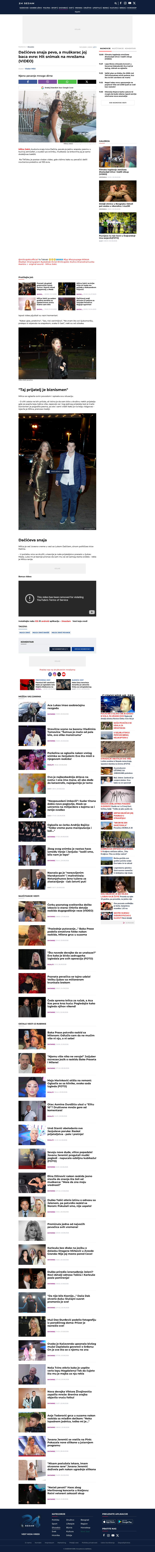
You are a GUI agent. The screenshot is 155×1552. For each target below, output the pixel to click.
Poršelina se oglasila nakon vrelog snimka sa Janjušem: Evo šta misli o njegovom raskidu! (70, 756)
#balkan (22, 262)
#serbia (22, 264)
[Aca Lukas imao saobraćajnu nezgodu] (32, 712)
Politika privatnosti (89, 1543)
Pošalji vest (74, 1543)
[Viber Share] (47, 82)
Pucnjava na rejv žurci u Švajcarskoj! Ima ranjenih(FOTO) (117, 237)
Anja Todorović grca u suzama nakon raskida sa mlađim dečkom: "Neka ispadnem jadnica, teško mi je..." (71, 1418)
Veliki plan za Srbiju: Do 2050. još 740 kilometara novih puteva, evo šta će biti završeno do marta (119, 75)
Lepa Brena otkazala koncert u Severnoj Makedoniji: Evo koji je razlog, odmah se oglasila (119, 66)
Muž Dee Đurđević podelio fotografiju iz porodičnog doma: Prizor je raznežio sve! (71, 1323)
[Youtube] (63, 674)
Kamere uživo (36, 8)
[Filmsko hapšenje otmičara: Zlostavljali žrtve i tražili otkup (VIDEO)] (118, 156)
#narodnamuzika (85, 262)
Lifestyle (97, 8)
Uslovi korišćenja (107, 1543)
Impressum (49, 1543)
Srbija (122, 8)
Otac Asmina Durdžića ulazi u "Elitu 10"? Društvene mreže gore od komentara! (70, 1107)
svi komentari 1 (60, 649)
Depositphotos (124, 1543)
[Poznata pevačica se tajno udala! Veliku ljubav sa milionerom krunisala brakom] (32, 983)
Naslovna (22, 47)
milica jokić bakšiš (41, 632)
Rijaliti (77, 12)
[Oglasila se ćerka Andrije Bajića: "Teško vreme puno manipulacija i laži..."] (32, 831)
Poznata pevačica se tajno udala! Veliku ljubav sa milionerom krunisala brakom (68, 979)
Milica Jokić (24, 149)
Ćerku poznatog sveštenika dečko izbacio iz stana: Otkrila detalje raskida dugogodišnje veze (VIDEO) (70, 907)
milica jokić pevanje (61, 632)
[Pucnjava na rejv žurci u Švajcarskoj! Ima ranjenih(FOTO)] (118, 223)
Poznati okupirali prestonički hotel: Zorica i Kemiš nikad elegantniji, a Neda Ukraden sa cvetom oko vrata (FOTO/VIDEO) (46, 286)
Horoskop (132, 8)
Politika (46, 8)
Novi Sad (85, 1531)
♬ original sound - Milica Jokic (41, 264)
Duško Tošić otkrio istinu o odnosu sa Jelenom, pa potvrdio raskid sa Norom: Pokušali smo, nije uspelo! (71, 1203)
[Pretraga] (115, 3)
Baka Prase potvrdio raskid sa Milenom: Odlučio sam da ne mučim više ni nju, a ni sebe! (71, 1035)
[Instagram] (125, 3)
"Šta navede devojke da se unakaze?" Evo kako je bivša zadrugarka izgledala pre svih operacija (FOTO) (71, 955)
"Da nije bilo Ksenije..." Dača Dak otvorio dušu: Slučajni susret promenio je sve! (68, 1299)
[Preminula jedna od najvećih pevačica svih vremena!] (32, 1231)
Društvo (87, 8)
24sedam (66, 621)
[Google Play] (125, 1521)
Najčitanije (118, 48)
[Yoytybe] (129, 3)
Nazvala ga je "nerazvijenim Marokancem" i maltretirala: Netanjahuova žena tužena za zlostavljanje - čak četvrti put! (66, 877)
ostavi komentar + (83, 649)
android (45, 621)
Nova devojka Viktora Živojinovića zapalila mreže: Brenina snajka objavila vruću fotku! (69, 1394)
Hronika (78, 8)
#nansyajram (33, 262)
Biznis (105, 8)
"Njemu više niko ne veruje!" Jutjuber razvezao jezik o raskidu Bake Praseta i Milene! (71, 1059)
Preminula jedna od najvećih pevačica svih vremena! (66, 1226)
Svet (71, 8)
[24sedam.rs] (26, 3)
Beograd (85, 1520)
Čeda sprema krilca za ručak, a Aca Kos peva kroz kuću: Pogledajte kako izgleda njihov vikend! (71, 1003)
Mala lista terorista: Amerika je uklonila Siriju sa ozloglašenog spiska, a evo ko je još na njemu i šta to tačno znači (82, 685)
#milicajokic (63, 262)
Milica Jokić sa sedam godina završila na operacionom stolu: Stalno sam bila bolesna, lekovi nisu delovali (46, 302)
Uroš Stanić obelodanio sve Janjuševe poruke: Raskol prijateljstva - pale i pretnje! (65, 1131)
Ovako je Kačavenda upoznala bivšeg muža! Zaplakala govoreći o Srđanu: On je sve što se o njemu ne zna (71, 1346)
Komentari (130, 48)
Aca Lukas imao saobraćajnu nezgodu (66, 707)
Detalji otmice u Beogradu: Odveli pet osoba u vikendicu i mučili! (116, 205)
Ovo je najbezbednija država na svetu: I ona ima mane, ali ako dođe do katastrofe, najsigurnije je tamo (70, 780)
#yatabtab (46, 262)
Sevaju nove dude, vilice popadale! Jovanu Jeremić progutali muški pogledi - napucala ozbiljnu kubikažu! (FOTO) (71, 1157)
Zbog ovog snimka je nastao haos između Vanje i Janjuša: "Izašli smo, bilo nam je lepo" (70, 851)
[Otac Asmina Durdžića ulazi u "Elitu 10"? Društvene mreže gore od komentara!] (32, 1111)
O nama (28, 1543)
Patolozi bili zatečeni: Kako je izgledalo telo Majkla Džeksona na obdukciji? (45, 685)
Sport (54, 8)
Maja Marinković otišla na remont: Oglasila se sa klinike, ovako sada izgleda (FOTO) (69, 1083)
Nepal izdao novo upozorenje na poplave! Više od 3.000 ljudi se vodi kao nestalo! (120, 85)
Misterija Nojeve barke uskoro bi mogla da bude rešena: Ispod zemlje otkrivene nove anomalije (120, 94)
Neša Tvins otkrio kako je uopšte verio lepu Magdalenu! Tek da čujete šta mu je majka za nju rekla (71, 1370)
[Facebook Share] (27, 82)
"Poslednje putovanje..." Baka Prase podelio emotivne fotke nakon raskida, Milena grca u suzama (70, 931)
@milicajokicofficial (28, 259)
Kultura (114, 8)
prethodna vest (43, 680)
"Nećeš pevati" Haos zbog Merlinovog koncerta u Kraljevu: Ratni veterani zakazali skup (68, 1490)
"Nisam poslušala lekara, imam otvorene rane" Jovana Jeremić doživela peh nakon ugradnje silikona (71, 1466)
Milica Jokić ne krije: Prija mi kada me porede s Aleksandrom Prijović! (86, 286)
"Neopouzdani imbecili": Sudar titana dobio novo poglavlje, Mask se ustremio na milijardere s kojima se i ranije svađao (71, 805)
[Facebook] (120, 3)
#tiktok (85, 259)
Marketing (62, 1543)
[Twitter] (134, 3)
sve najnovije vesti (117, 103)
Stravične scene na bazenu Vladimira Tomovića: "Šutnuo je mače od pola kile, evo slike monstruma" (71, 732)
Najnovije (24, 8)
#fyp (66, 259)
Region (84, 1523)
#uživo (73, 262)
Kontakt (38, 1543)
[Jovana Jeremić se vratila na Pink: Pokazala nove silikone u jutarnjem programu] (32, 1446)
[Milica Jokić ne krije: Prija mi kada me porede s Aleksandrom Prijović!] (66, 288)
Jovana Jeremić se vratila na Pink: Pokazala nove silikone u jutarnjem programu (70, 1442)
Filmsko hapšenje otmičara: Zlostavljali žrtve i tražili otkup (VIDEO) (118, 57)
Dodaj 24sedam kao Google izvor (59, 88)
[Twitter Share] (87, 82)
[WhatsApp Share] (67, 82)
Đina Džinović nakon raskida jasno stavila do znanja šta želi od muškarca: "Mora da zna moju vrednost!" (69, 1181)
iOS (36, 621)
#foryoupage (75, 259)
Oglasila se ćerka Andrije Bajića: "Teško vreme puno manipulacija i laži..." (69, 828)
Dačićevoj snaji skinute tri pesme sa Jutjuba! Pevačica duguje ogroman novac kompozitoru (85, 302)
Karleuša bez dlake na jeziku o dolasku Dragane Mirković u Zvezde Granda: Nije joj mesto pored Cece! (70, 1251)
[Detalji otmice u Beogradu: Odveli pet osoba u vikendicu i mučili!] (118, 191)
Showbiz (63, 8)
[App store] (109, 1521)
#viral (54, 262)
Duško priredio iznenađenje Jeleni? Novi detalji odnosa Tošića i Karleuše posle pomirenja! (71, 1275)
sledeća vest (78, 680)
